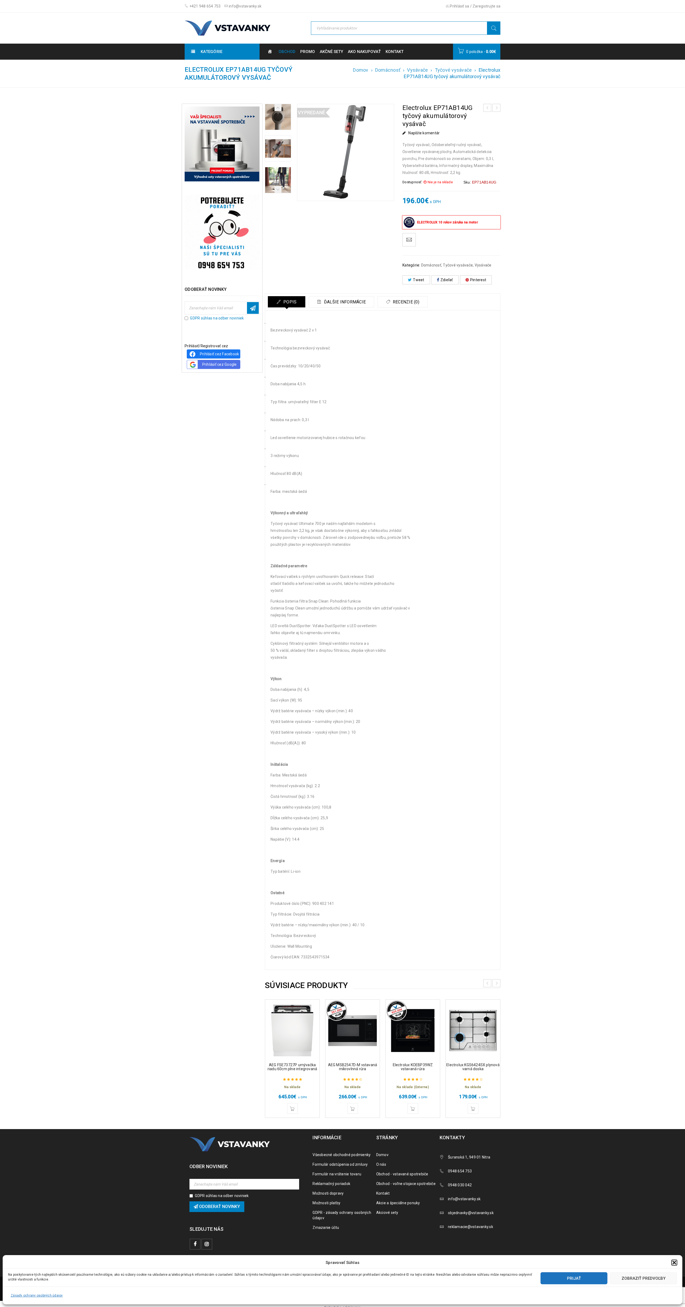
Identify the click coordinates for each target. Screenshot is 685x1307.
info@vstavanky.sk (245, 6)
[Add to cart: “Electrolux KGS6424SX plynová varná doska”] (473, 1108)
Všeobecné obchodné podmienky (342, 1155)
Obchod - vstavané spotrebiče (402, 1174)
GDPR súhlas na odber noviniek (217, 318)
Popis (289, 301)
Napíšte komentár (424, 133)
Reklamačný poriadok (331, 1184)
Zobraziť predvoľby (643, 1278)
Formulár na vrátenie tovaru (337, 1174)
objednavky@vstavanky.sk (471, 1213)
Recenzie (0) (405, 301)
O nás (381, 1164)
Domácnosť (387, 70)
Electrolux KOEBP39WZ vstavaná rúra (413, 1067)
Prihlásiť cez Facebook (219, 354)
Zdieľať (446, 280)
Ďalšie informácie (344, 301)
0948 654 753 (460, 1171)
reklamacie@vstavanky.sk (470, 1227)
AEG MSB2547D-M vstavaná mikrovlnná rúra (352, 1067)
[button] (674, 1262)
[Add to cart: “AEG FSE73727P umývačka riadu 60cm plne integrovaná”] (292, 1108)
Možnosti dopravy (328, 1193)
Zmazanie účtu (326, 1227)
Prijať (574, 1278)
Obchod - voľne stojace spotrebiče (406, 1184)
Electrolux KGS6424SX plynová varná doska (473, 1067)
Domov (360, 70)
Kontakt (383, 1193)
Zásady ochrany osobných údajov (37, 1295)
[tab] (286, 301)
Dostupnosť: (412, 182)
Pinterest (478, 280)
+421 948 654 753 (204, 6)
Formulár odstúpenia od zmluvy (340, 1164)
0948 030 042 (460, 1185)
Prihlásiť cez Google (219, 364)
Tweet (418, 280)
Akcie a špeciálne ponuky (398, 1203)
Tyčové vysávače (453, 70)
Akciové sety (387, 1212)
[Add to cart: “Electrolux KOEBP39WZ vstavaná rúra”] (413, 1108)
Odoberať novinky (253, 308)
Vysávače (417, 70)
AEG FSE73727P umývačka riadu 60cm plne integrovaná (292, 1067)
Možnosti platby (326, 1203)
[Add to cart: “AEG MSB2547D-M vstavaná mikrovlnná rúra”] (352, 1108)
